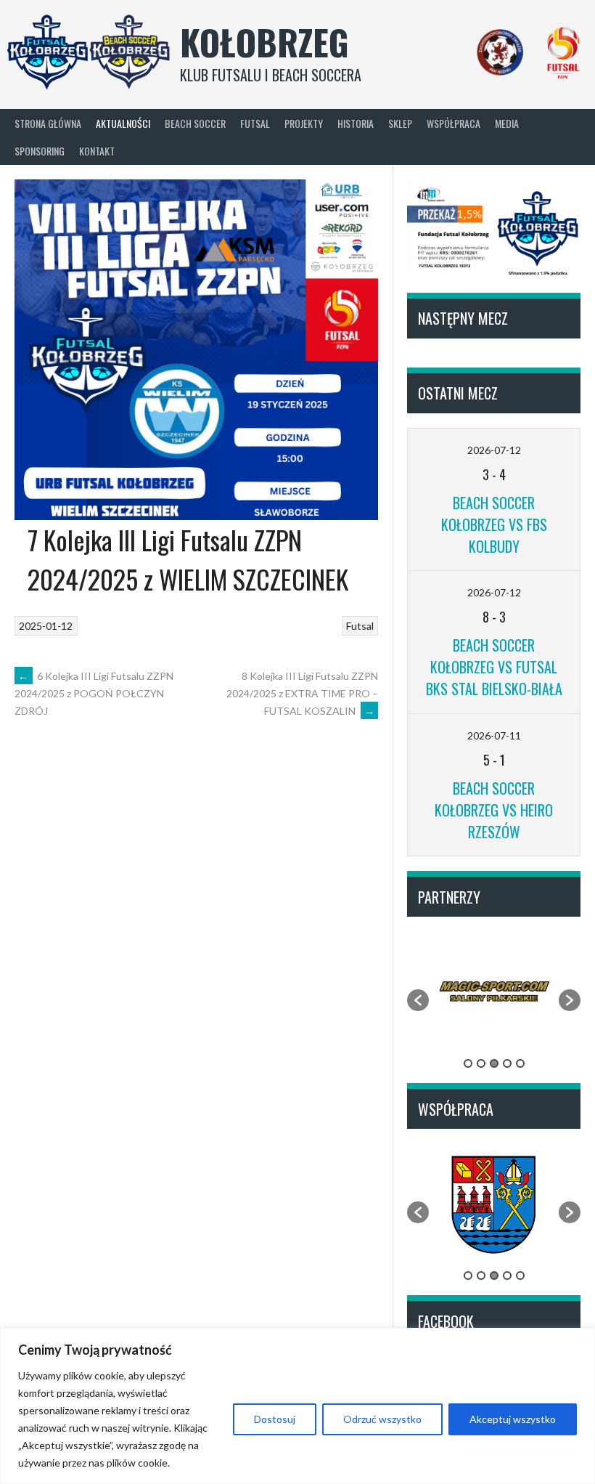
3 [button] (494, 1063)
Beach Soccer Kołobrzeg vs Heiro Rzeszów (494, 810)
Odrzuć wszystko (382, 1419)
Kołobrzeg (264, 42)
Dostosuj (274, 1419)
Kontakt (97, 150)
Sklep (400, 123)
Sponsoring (40, 150)
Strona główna (48, 123)
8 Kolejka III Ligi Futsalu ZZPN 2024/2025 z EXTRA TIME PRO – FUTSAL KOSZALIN (302, 693)
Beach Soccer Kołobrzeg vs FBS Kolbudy (494, 524)
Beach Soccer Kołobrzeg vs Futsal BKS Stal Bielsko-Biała (494, 667)
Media (507, 123)
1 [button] (468, 1063)
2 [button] (481, 1063)
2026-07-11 (494, 735)
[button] (418, 1000)
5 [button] (520, 1063)
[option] (493, 992)
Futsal (360, 626)
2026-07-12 (494, 450)
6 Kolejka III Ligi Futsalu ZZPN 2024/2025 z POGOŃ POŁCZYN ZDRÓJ (94, 694)
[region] (297, 1406)
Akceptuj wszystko (512, 1419)
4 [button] (507, 1063)
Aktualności (123, 123)
